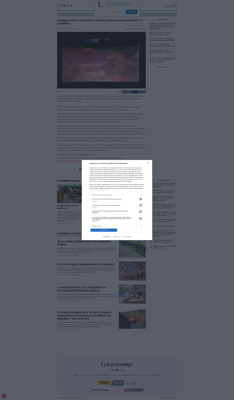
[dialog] (117, 200)
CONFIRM (103, 230)
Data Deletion (107, 236)
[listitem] (117, 195)
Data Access (117, 236)
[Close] (148, 163)
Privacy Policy (127, 236)
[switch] (139, 199)
